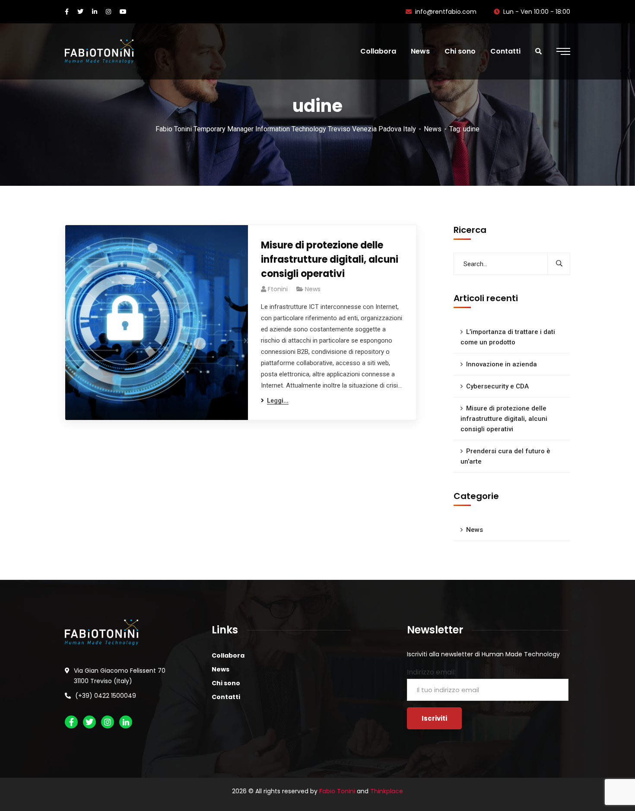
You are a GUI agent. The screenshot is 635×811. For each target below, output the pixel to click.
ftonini (278, 289)
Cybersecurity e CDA (497, 386)
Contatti (226, 697)
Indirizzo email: (431, 672)
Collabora (228, 655)
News (432, 129)
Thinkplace (386, 791)
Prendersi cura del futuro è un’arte (505, 456)
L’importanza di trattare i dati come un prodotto (507, 337)
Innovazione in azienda (501, 364)
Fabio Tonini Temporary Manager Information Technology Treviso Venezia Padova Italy (286, 129)
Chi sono (226, 683)
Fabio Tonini (337, 791)
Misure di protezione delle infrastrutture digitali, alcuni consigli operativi (329, 259)
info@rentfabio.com (445, 11)
